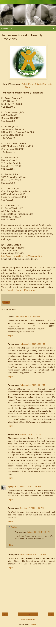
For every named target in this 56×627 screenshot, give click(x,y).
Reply (10, 335)
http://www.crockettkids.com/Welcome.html (21, 256)
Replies (14, 527)
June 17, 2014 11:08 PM (30, 486)
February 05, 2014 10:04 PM (32, 385)
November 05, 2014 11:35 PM (33, 554)
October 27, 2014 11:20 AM (32, 508)
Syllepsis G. (13, 486)
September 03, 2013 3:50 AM (27, 317)
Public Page (27, 84)
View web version (28, 619)
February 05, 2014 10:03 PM (32, 344)
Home (28, 614)
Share (6, 302)
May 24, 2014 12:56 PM (30, 434)
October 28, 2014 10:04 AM (39, 532)
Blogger (33, 624)
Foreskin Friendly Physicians (21, 290)
